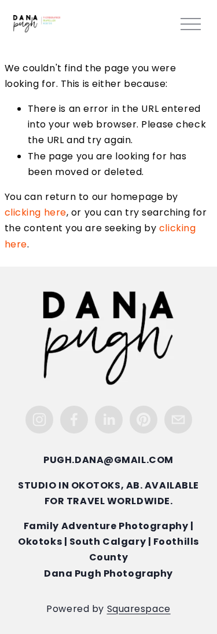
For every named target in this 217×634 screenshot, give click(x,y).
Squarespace (139, 609)
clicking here (36, 213)
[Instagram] (39, 419)
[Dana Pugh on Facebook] (74, 419)
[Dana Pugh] (109, 419)
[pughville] (143, 419)
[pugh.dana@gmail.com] (178, 419)
